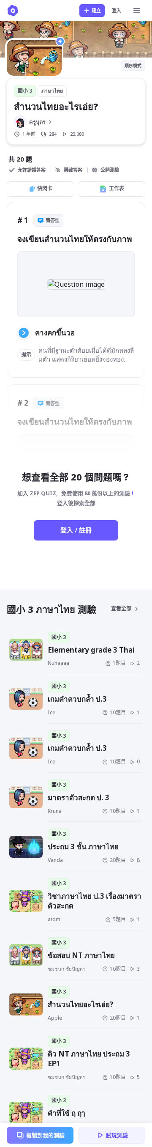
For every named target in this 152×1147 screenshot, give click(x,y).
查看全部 (121, 608)
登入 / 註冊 (76, 530)
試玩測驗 (117, 1135)
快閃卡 (44, 188)
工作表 (116, 188)
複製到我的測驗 (45, 1135)
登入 (116, 10)
